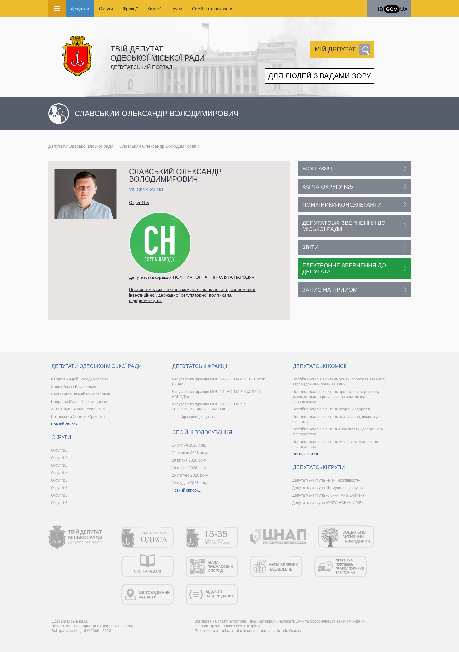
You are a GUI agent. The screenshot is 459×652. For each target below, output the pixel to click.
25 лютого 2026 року (190, 475)
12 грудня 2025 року (189, 483)
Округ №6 (59, 488)
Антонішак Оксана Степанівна (78, 409)
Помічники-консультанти (342, 205)
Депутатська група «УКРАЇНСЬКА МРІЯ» (328, 503)
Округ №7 (59, 495)
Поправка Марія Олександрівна (79, 402)
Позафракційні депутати (194, 416)
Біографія (317, 168)
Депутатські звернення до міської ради (344, 226)
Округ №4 (59, 473)
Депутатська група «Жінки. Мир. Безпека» (329, 495)
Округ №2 (59, 458)
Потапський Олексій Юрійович (78, 416)
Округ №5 (139, 202)
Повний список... (65, 424)
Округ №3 (59, 465)
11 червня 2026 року (190, 453)
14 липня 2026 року (189, 445)
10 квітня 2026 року (189, 468)
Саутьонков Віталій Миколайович (80, 394)
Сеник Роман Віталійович (73, 387)
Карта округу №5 (327, 187)
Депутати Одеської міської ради (80, 146)
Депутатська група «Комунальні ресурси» (329, 488)
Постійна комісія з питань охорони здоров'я (331, 409)
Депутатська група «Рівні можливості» (326, 480)
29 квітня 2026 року (189, 460)
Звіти (310, 247)
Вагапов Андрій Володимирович (79, 379)
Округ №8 (59, 503)
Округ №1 (59, 450)
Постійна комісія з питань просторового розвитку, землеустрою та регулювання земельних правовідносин (336, 397)
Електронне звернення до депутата (344, 268)
